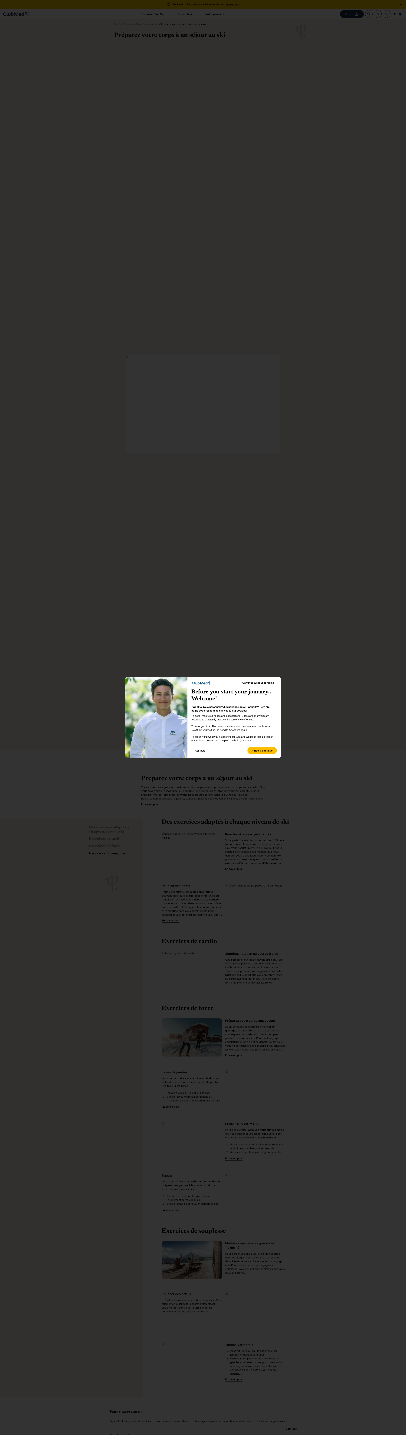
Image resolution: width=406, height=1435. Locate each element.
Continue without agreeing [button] (259, 683)
